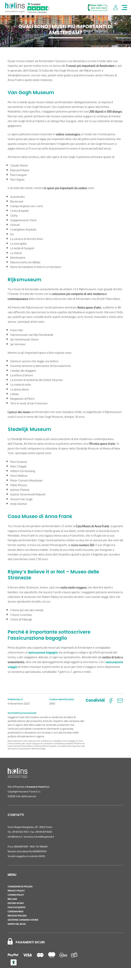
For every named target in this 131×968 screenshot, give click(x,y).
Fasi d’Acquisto (17, 907)
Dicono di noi (16, 903)
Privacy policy (16, 890)
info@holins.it (15, 836)
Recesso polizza (17, 915)
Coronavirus (15, 911)
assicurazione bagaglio (43, 652)
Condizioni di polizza (20, 886)
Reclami (12, 899)
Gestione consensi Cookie (23, 919)
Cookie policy (16, 894)
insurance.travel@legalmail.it (39, 836)
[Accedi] (115, 7)
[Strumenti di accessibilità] (14, 962)
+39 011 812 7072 (20, 831)
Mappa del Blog (17, 924)
